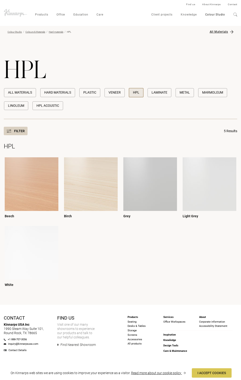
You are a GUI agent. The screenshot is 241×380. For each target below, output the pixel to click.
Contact (232, 4)
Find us (190, 4)
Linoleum (16, 105)
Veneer (114, 92)
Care (99, 14)
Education (80, 14)
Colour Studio (215, 14)
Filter (19, 131)
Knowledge (189, 14)
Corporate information (212, 321)
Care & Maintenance (175, 350)
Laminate (159, 92)
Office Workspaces (174, 321)
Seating (132, 321)
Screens (132, 334)
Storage (132, 330)
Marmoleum (212, 92)
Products (41, 14)
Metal (185, 92)
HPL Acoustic (47, 105)
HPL (136, 92)
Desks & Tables (137, 326)
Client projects (161, 14)
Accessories (135, 339)
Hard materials (56, 32)
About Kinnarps (211, 4)
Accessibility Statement (213, 326)
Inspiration (169, 334)
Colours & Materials (35, 32)
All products (135, 343)
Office (60, 14)
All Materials (219, 31)
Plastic (89, 92)
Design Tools (170, 345)
